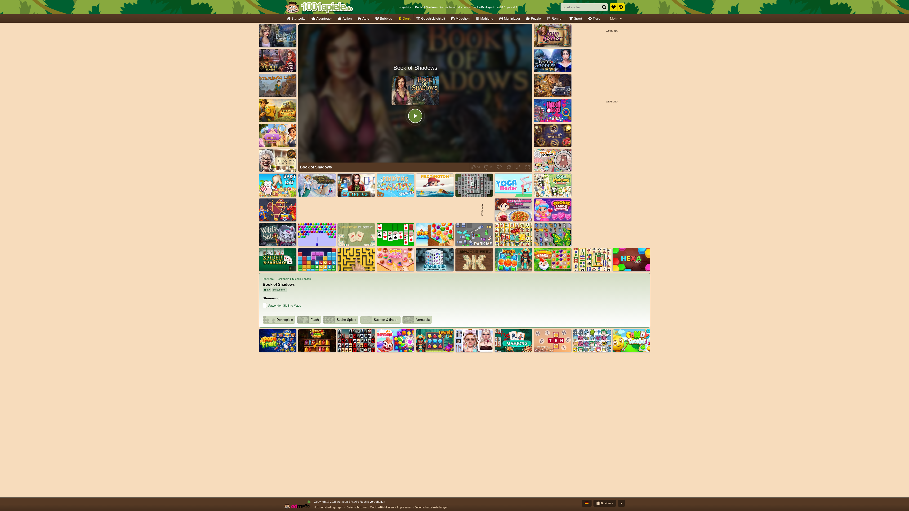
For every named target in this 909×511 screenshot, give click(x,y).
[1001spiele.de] (319, 7)
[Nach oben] (621, 503)
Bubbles (386, 18)
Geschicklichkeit (433, 18)
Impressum (404, 507)
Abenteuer (324, 18)
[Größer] (518, 167)
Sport (578, 18)
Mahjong (486, 18)
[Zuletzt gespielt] (621, 7)
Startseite (298, 18)
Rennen (557, 18)
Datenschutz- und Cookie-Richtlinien (370, 507)
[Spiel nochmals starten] (508, 167)
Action (347, 18)
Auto (365, 18)
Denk (406, 18)
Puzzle (536, 18)
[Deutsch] (587, 503)
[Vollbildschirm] (527, 167)
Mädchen (463, 18)
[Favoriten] (613, 7)
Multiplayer (512, 18)
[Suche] (604, 7)
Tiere (596, 18)
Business (606, 503)
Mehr (614, 18)
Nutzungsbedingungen (328, 507)
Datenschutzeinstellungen (431, 507)
